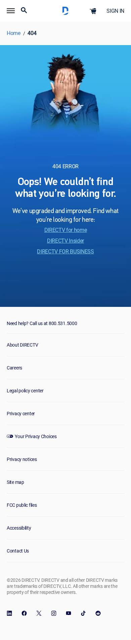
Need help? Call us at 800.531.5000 (42, 323)
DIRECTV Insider (65, 240)
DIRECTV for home (65, 230)
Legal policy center (25, 390)
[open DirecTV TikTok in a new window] (83, 613)
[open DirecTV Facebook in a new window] (24, 613)
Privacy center (21, 413)
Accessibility (19, 528)
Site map (15, 482)
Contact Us (18, 550)
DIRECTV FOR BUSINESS (65, 251)
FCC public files (22, 505)
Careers (14, 367)
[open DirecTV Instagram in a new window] (53, 613)
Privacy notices (22, 459)
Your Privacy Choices (35, 436)
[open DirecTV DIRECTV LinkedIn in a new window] (9, 613)
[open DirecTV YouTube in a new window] (68, 613)
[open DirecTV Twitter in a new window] (39, 613)
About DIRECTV (22, 345)
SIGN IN (115, 10)
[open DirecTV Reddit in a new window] (98, 613)
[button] (11, 11)
